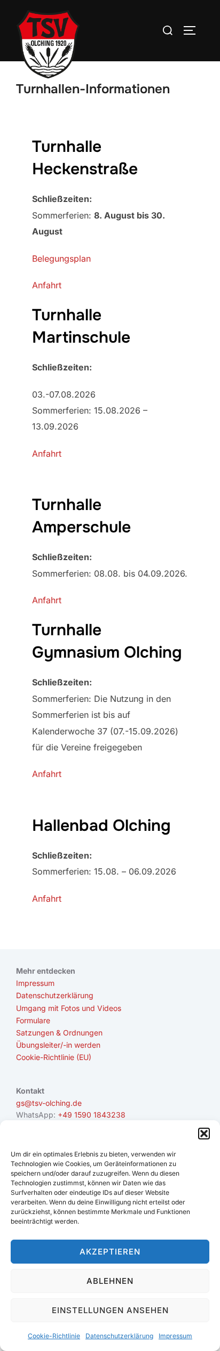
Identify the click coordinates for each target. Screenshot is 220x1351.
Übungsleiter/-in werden (58, 1044)
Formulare (33, 1020)
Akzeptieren (110, 1252)
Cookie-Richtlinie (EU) (53, 1057)
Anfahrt (46, 285)
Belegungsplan (61, 258)
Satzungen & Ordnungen (59, 1032)
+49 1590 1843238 (91, 1114)
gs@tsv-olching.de (49, 1102)
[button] (204, 1133)
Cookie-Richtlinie (54, 1336)
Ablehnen (110, 1281)
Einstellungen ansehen (110, 1310)
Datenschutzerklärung (119, 1336)
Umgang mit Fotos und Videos (68, 1008)
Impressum (175, 1336)
